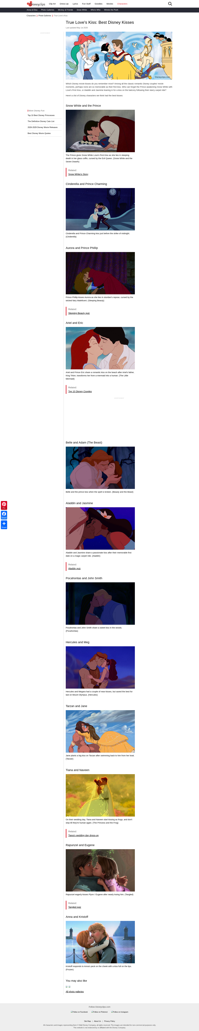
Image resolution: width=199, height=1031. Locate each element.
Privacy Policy (109, 1021)
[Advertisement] (44, 68)
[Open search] (170, 4)
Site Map (87, 1021)
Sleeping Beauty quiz (79, 313)
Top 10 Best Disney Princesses (41, 115)
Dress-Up (64, 4)
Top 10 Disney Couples (80, 391)
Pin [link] (4, 508)
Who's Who (95, 10)
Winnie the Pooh (111, 10)
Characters (122, 4)
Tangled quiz (74, 907)
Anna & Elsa (32, 10)
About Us (97, 1021)
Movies (110, 4)
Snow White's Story (78, 174)
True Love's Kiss (60, 16)
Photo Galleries (47, 10)
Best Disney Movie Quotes (39, 133)
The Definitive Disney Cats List (41, 121)
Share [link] (4, 518)
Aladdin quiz (74, 568)
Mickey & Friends (65, 10)
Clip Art (52, 4)
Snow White (82, 10)
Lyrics (75, 4)
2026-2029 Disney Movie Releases (43, 127)
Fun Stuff (86, 4)
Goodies (98, 4)
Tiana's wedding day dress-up (83, 835)
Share (4, 527)
